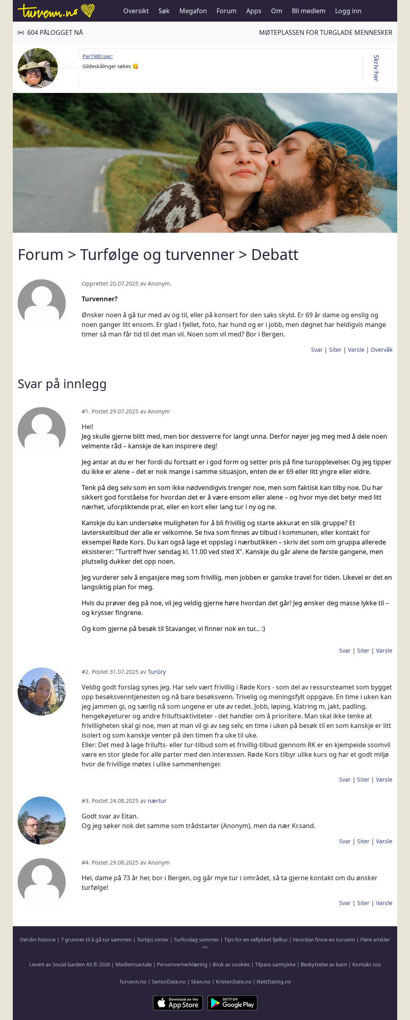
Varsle (356, 349)
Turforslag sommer (196, 939)
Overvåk (381, 349)
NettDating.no (274, 981)
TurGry (157, 671)
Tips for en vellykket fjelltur (256, 939)
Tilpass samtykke (275, 964)
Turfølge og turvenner (157, 254)
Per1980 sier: (97, 56)
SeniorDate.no (169, 981)
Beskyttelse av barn (324, 964)
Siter (335, 349)
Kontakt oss (366, 964)
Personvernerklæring (182, 964)
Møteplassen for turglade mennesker (325, 32)
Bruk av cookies (231, 964)
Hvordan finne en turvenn (324, 939)
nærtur (157, 800)
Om (276, 10)
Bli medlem (309, 10)
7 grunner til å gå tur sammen (96, 939)
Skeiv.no (201, 981)
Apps (253, 10)
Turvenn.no (133, 981)
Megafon (193, 10)
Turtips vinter (153, 939)
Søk (164, 10)
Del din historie (38, 939)
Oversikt (136, 10)
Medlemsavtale (133, 964)
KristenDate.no (233, 981)
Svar (317, 349)
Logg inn (348, 10)
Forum (227, 10)
